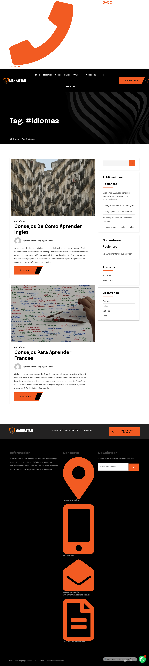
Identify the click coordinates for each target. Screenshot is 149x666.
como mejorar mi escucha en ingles (118, 227)
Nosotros (47, 75)
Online (76, 75)
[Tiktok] (111, 2)
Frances (106, 301)
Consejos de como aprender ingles (118, 206)
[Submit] (134, 467)
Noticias (106, 311)
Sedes (58, 75)
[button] (142, 659)
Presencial (91, 75)
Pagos (67, 75)
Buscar (132, 163)
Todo (105, 316)
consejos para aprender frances (117, 212)
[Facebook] (104, 2)
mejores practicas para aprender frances (117, 219)
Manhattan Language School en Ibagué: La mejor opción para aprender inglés (116, 196)
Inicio (37, 75)
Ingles (105, 306)
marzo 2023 (108, 280)
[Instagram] (107, 2)
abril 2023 (107, 276)
